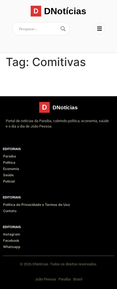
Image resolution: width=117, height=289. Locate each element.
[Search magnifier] (63, 29)
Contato (9, 211)
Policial (9, 181)
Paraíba (9, 156)
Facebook (11, 240)
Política (9, 162)
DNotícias (65, 11)
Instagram (11, 234)
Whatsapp (11, 247)
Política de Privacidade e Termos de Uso (36, 204)
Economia (11, 169)
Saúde (8, 175)
